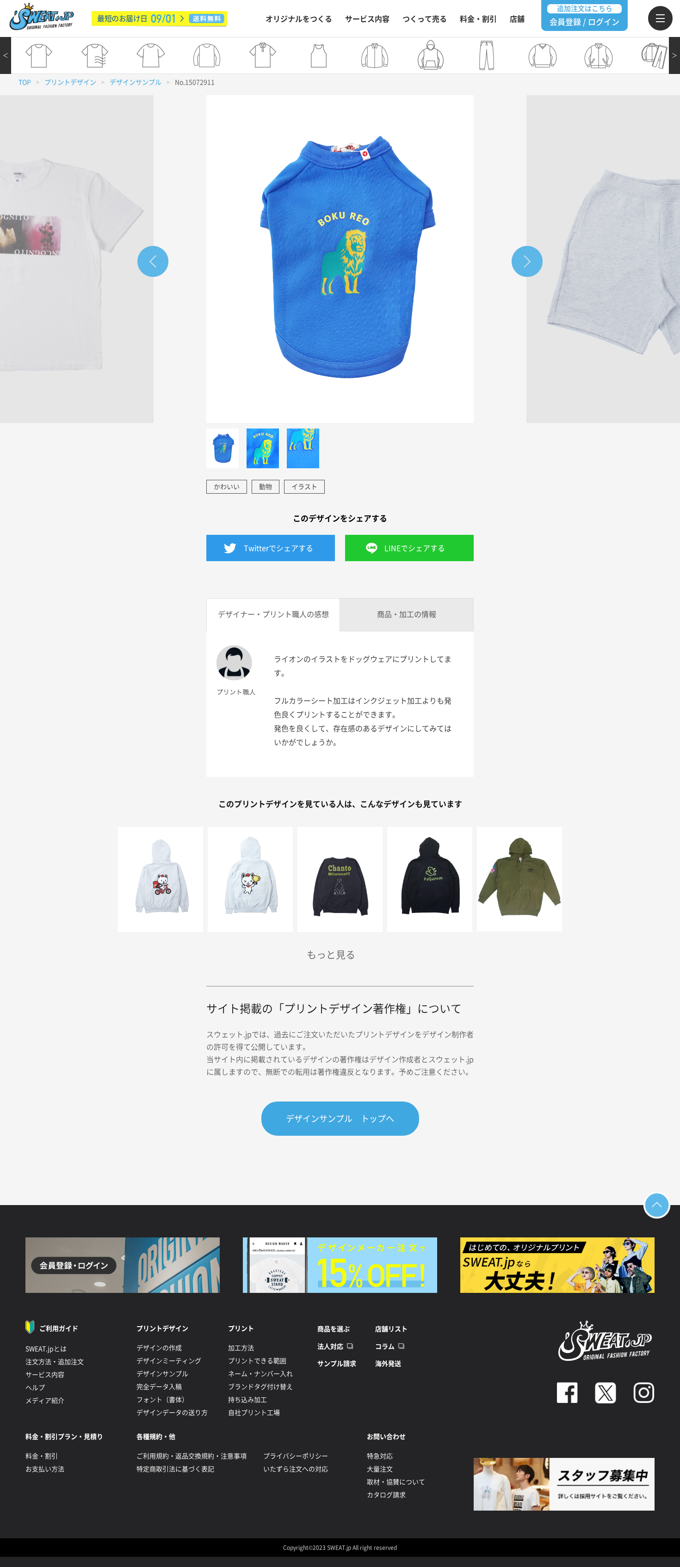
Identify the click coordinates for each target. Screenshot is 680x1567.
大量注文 (380, 1469)
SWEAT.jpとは (46, 1349)
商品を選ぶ (333, 1329)
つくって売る (424, 19)
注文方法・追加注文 (54, 1362)
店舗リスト (391, 1329)
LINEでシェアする (414, 548)
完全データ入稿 (159, 1386)
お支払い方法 (44, 1469)
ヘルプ (35, 1387)
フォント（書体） (162, 1399)
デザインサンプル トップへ (340, 1118)
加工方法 (241, 1348)
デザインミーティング (168, 1361)
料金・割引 (478, 19)
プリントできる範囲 (257, 1361)
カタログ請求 (386, 1495)
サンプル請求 (336, 1363)
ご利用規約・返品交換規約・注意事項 (191, 1456)
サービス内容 (367, 19)
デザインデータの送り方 (172, 1412)
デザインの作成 (159, 1348)
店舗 (517, 19)
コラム (385, 1346)
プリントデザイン (70, 82)
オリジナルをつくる (299, 19)
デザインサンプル (135, 82)
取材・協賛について (396, 1482)
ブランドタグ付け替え (260, 1386)
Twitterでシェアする (278, 548)
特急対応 (380, 1456)
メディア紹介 (44, 1400)
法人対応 (330, 1346)
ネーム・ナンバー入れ (260, 1374)
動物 (265, 487)
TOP (25, 82)
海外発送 (388, 1363)
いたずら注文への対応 (295, 1469)
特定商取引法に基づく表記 (175, 1469)
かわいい (227, 487)
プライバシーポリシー (295, 1456)
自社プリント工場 (254, 1412)
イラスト (304, 487)
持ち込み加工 (247, 1399)
